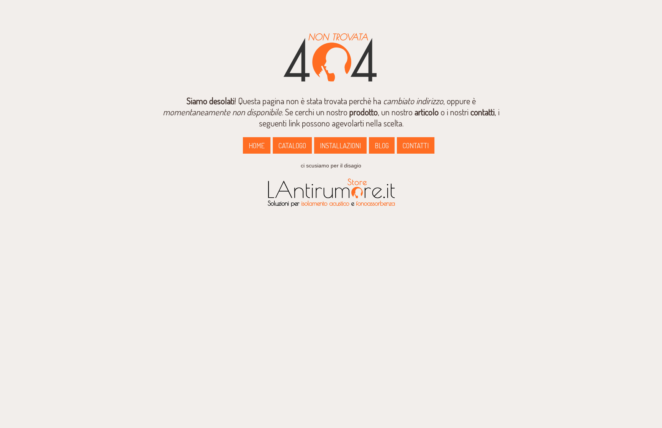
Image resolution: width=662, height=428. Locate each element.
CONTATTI (416, 145)
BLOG (382, 145)
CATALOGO (292, 145)
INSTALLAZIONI (340, 145)
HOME (257, 145)
